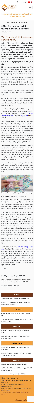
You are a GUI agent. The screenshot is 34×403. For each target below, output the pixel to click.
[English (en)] (31, 2)
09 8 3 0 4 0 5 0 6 (7, 384)
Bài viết (16, 295)
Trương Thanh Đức (7, 116)
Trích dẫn (14, 22)
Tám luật (16, 360)
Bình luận (16, 326)
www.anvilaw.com (8, 386)
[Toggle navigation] (30, 7)
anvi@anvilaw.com (19, 384)
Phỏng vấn (16, 343)
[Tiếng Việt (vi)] (29, 2)
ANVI (29, 116)
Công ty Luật (24, 116)
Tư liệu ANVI (23, 22)
